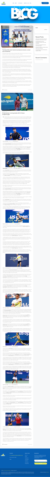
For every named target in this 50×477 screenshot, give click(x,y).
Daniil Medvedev (17, 307)
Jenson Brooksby (5, 141)
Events (26, 456)
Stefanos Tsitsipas (7, 175)
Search (37, 27)
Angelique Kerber (9, 392)
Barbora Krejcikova (26, 226)
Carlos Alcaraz (5, 168)
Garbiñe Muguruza (15, 235)
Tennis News (27, 459)
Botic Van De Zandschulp (13, 269)
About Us (26, 455)
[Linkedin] (10, 459)
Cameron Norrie (12, 174)
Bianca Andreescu (27, 354)
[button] (45, 3)
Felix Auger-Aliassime (17, 168)
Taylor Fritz (28, 147)
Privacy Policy (27, 463)
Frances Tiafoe (25, 324)
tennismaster (5, 444)
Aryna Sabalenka (20, 391)
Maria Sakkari (5, 346)
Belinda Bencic (19, 435)
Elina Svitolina (13, 391)
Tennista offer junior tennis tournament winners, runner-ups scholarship (41, 42)
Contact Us (26, 460)
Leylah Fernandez (5, 384)
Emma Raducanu (15, 346)
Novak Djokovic (15, 141)
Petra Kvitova (17, 354)
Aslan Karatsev (18, 148)
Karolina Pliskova (11, 355)
